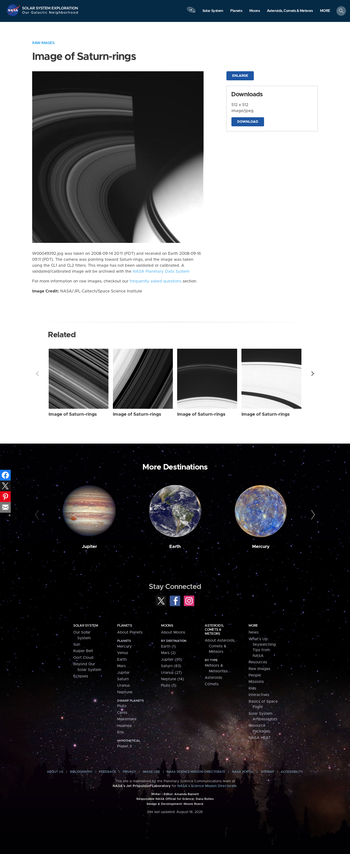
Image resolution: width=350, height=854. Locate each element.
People (255, 675)
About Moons (173, 632)
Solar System (85, 625)
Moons (167, 625)
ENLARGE (240, 75)
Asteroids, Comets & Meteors (214, 629)
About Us (55, 771)
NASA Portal (243, 771)
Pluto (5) (168, 685)
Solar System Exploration (50, 6)
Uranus (123, 685)
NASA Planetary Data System (161, 271)
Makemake (126, 719)
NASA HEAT (260, 738)
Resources (258, 662)
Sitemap (267, 771)
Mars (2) (168, 653)
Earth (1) (168, 646)
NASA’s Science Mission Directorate (207, 786)
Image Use (151, 771)
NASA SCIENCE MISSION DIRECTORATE (196, 771)
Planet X (124, 746)
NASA (14, 10)
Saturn (123, 679)
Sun (76, 644)
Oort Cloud (83, 658)
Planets (124, 625)
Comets (212, 684)
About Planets (130, 632)
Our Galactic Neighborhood (50, 13)
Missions (256, 682)
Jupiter (89, 546)
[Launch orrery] (191, 12)
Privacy (129, 771)
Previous (37, 374)
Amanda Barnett (186, 794)
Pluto (121, 706)
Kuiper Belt (83, 651)
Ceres (122, 713)
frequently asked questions (155, 281)
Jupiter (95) (171, 659)
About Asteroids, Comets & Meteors (220, 646)
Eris (120, 732)
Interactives (259, 695)
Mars (121, 666)
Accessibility (292, 771)
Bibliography (81, 771)
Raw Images (43, 43)
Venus (122, 653)
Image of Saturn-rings (73, 414)
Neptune (124, 692)
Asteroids (213, 678)
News (254, 632)
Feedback (107, 771)
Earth (175, 546)
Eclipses (80, 676)
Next (312, 374)
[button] (325, 11)
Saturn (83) (171, 666)
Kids (252, 688)
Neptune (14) (172, 679)
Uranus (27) (171, 673)
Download (247, 121)
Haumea (124, 726)
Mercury (261, 546)
